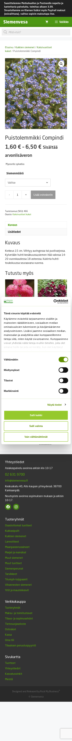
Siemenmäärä (15, 173)
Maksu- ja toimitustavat (18, 613)
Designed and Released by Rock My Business (35, 691)
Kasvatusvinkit (13, 673)
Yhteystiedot (12, 668)
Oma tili (9, 640)
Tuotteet (10, 662)
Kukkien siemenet (25, 47)
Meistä (9, 679)
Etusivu (9, 47)
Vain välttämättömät (36, 436)
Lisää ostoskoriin (43, 194)
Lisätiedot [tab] (14, 232)
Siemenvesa (15, 21)
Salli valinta (36, 426)
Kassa (8, 634)
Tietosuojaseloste (15, 623)
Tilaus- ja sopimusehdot (19, 618)
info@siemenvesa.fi (16, 480)
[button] (61, 64)
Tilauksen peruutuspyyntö (20, 645)
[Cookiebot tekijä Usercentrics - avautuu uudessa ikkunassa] (53, 301)
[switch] (63, 370)
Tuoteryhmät (12, 607)
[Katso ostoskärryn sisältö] (47, 22)
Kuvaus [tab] (12, 225)
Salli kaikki (36, 415)
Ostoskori (10, 629)
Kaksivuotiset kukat (22, 214)
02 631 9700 (15, 474)
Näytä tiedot (54, 404)
